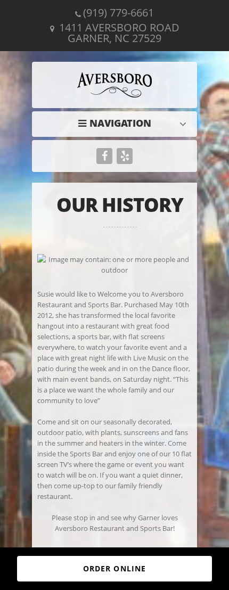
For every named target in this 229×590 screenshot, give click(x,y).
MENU (117, 123)
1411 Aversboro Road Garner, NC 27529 (119, 32)
